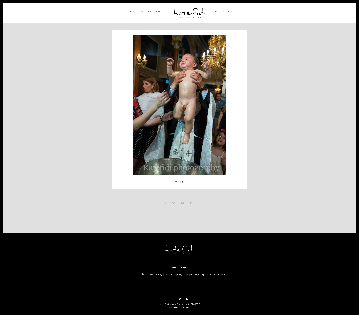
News (214, 11)
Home (132, 11)
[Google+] (186, 299)
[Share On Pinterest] (183, 202)
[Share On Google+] (192, 202)
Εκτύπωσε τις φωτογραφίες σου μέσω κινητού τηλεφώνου (184, 274)
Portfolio (162, 11)
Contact (227, 11)
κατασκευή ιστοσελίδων (179, 307)
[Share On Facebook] (166, 202)
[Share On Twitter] (174, 202)
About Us (145, 11)
